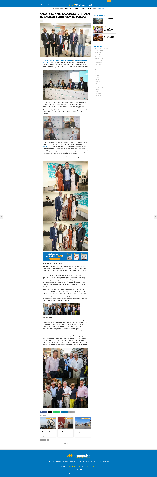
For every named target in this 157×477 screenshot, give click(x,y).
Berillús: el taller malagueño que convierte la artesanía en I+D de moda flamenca (109, 28)
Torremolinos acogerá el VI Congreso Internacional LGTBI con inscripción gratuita (110, 37)
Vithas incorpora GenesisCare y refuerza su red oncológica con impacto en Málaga (47, 431)
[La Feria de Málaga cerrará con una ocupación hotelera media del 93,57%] (98, 21)
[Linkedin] (81, 470)
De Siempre (98, 56)
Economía (98, 70)
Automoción (98, 62)
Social (97, 91)
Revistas (50, 1)
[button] (43, 412)
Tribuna (84, 8)
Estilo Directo (69, 8)
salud (48, 439)
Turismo (97, 97)
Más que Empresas (92, 8)
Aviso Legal (68, 473)
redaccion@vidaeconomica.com (73, 466)
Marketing (98, 85)
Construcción (99, 66)
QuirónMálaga (43, 439)
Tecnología (98, 93)
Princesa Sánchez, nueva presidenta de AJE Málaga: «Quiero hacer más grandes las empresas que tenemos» (65, 431)
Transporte (98, 95)
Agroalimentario (99, 60)
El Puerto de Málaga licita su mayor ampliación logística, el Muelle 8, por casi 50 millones (82, 431)
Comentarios (65, 443)
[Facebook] (75, 470)
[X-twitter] (78, 470)
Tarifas (41, 1)
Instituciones (98, 81)
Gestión (97, 77)
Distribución (46, 1)
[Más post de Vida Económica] (41, 20)
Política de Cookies (87, 473)
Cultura (97, 68)
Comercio (98, 64)
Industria (97, 79)
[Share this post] (90, 21)
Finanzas (97, 74)
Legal (96, 83)
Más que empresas (100, 58)
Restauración (99, 87)
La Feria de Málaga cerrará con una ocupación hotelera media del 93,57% (110, 20)
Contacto (54, 1)
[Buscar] (115, 4)
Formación (98, 76)
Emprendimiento (100, 72)
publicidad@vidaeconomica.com (90, 466)
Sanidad (97, 89)
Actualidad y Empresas (59, 8)
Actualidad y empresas (101, 48)
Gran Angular (77, 8)
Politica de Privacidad (77, 473)
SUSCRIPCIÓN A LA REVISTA (109, 1)
